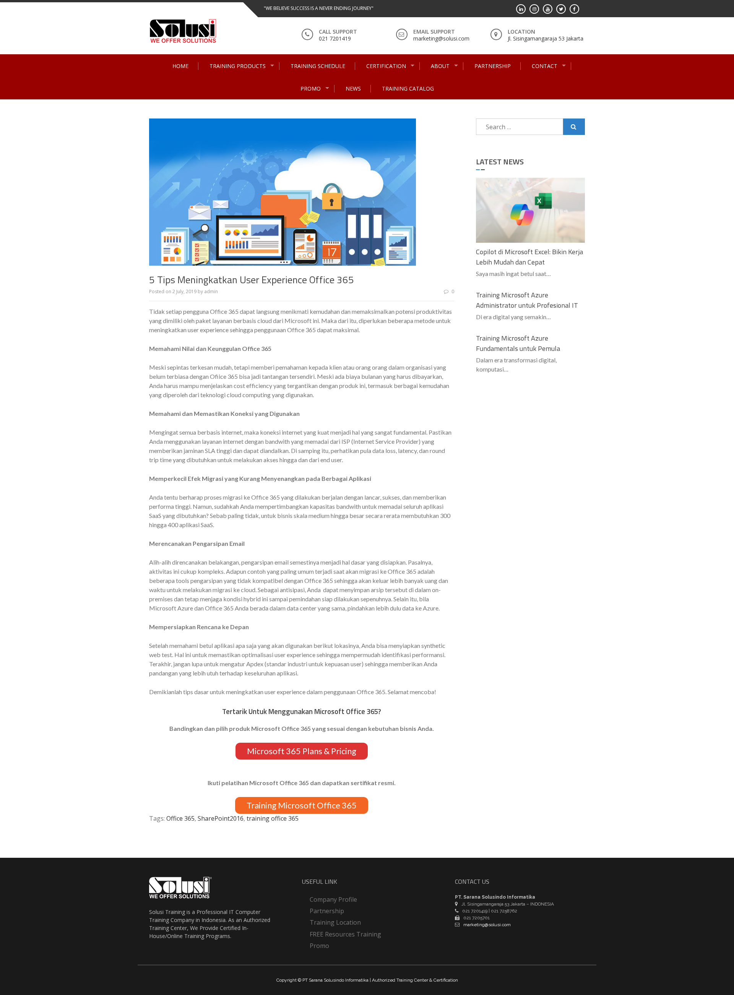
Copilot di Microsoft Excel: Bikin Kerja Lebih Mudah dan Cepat (529, 257)
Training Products (237, 66)
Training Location (335, 922)
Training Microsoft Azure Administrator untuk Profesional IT (527, 300)
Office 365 (180, 818)
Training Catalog (408, 88)
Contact (544, 66)
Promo (310, 88)
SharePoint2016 (221, 818)
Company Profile (333, 899)
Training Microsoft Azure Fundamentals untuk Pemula (518, 343)
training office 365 (273, 818)
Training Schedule (318, 66)
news (353, 88)
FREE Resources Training (345, 934)
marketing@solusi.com (441, 38)
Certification (386, 66)
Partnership (492, 66)
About (440, 66)
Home (180, 66)
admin (211, 291)
